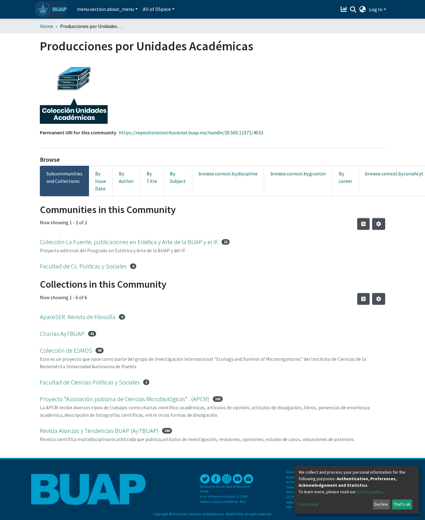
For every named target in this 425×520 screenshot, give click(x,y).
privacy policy (370, 491)
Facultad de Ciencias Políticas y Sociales (90, 382)
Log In (375, 9)
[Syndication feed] (363, 224)
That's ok (402, 504)
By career (345, 177)
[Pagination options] (378, 224)
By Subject (178, 177)
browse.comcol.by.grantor (298, 173)
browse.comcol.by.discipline (228, 173)
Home (46, 26)
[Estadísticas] (344, 9)
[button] (362, 9)
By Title (152, 177)
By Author (126, 177)
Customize (309, 504)
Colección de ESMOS (66, 350)
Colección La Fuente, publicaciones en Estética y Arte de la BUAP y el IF (129, 242)
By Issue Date (100, 181)
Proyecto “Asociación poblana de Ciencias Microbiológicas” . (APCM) (124, 399)
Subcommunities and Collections (64, 177)
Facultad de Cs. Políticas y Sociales (83, 266)
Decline (381, 504)
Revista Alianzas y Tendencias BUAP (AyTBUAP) (99, 430)
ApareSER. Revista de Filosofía (77, 317)
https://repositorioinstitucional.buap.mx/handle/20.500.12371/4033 (191, 132)
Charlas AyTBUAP (62, 333)
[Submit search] (353, 10)
